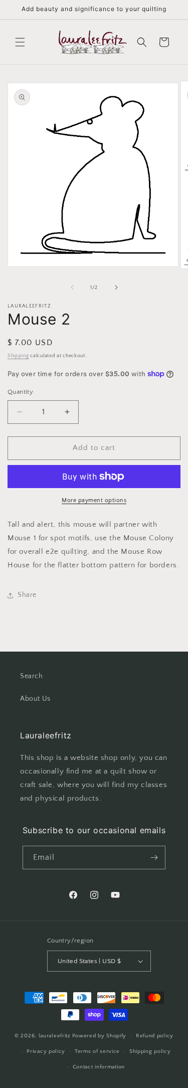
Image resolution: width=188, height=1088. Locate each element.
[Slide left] (72, 287)
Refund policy (154, 1036)
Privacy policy (46, 1051)
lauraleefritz (55, 1036)
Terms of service (97, 1051)
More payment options (94, 500)
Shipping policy (150, 1051)
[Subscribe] (154, 857)
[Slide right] (116, 287)
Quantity (20, 391)
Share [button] (27, 595)
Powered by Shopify (99, 1036)
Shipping (18, 356)
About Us (35, 699)
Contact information (99, 1067)
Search (31, 676)
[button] (20, 42)
